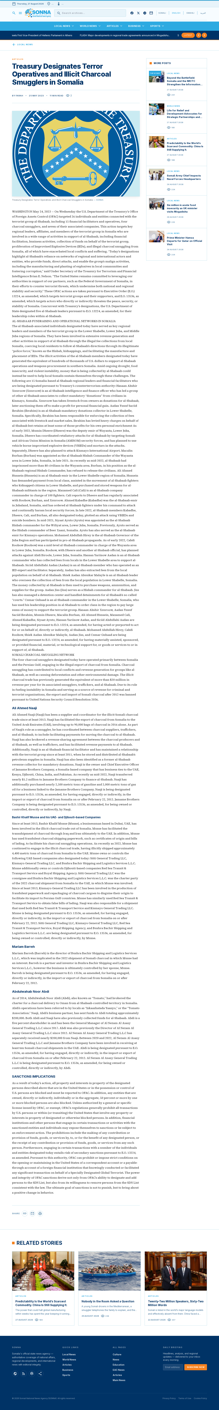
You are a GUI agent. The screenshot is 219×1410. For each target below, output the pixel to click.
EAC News (119, 1369)
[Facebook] (132, 13)
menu (20, 13)
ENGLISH (176, 13)
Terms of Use (184, 1398)
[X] (138, 13)
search (14, 13)
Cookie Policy (200, 1398)
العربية (203, 13)
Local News (22, 44)
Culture (117, 1354)
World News (69, 1359)
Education (118, 1364)
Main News (119, 1380)
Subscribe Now (195, 1367)
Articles (67, 1364)
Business (67, 1369)
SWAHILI (190, 13)
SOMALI (162, 13)
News (116, 1359)
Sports (66, 1375)
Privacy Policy (169, 1398)
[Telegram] (144, 13)
